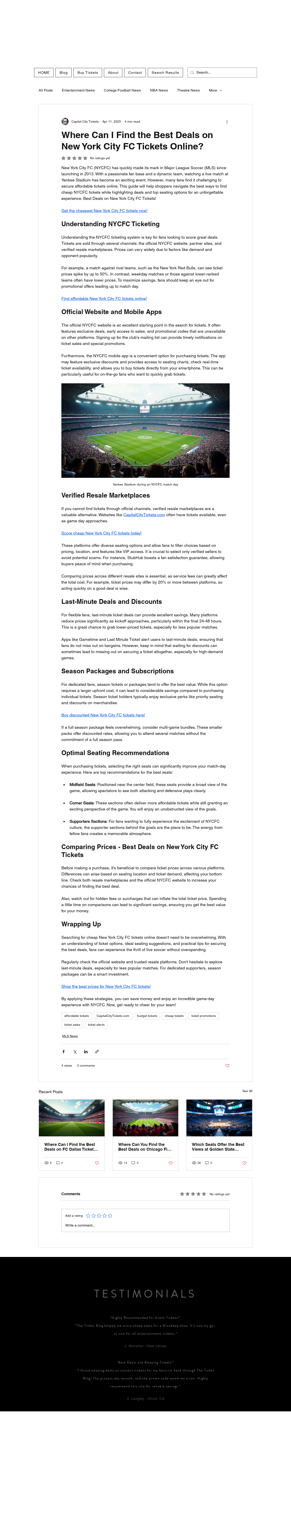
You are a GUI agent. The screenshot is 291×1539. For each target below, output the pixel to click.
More (213, 90)
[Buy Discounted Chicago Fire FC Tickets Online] (145, 1118)
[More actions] (227, 121)
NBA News (159, 90)
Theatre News (188, 90)
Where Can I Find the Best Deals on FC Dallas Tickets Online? (70, 1147)
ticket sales (72, 1024)
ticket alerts (96, 1024)
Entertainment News (78, 90)
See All (247, 1091)
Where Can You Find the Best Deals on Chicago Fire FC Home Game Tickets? (144, 1147)
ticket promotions (203, 1016)
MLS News (70, 1036)
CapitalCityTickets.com (113, 1016)
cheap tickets (174, 1016)
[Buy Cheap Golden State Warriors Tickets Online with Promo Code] (219, 1118)
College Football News (122, 90)
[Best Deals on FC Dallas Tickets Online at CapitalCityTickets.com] (72, 1118)
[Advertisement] (136, 32)
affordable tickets (76, 1016)
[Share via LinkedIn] (86, 1051)
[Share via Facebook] (63, 1051)
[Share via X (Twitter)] (75, 1051)
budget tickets (147, 1016)
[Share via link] (97, 1051)
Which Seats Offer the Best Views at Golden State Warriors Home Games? (218, 1147)
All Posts (46, 90)
